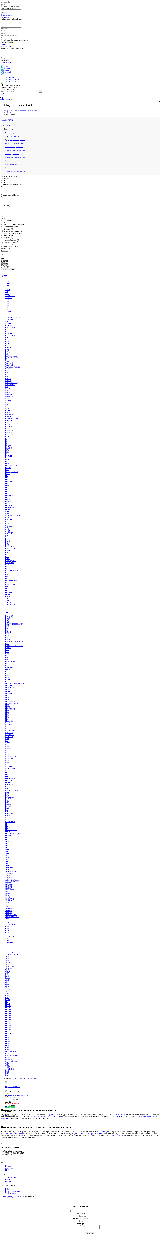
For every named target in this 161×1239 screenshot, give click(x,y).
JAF (6, 598)
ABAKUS (9, 284)
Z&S (7, 976)
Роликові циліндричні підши (15, 171)
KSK (7, 650)
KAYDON (9, 618)
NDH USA (9, 733)
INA (6, 586)
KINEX (8, 632)
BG (6, 337)
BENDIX (8, 333)
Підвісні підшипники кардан (15, 157)
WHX (7, 964)
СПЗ (7, 1063)
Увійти (4, 13)
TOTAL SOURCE (12, 917)
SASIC (7, 820)
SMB (7, 849)
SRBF (7, 869)
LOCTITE (9, 669)
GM (6, 521)
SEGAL (8, 832)
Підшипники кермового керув (15, 161)
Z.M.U (7, 978)
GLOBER (8, 519)
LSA (7, 673)
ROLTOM (9, 814)
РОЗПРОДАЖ (7, 120)
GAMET (8, 511)
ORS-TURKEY (11, 768)
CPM (7, 398)
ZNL (7, 986)
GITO (7, 517)
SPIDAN (8, 861)
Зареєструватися (7, 42)
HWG (7, 559)
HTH (7, 557)
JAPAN (8, 602)
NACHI (8, 723)
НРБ (7, 1053)
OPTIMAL (9, 766)
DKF (7, 422)
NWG (7, 762)
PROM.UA (9, 782)
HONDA (8, 551)
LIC (6, 665)
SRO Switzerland (11, 871)
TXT (7, 921)
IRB (6, 588)
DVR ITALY (10, 434)
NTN (7, 754)
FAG (7, 470)
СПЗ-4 (7, 1065)
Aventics (8, 321)
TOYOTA (9, 919)
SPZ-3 (7, 865)
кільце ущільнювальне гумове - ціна (46, 1116)
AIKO (7, 290)
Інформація (7, 72)
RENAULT (9, 798)
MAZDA (8, 691)
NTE (7, 752)
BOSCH (8, 349)
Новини (6, 70)
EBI (6, 440)
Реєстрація (5, 17)
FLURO (8, 499)
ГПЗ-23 (8, 1025)
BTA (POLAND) (11, 357)
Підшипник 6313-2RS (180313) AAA (16, 1095)
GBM (7, 513)
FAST (7, 474)
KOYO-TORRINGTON (14, 642)
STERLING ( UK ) (12, 881)
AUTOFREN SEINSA (13, 317)
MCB (7, 695)
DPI (6, 428)
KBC (7, 620)
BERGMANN (10, 335)
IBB (6, 567)
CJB (6, 387)
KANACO (9, 616)
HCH (7, 543)
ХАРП (7, 1075)
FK (6, 487)
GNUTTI (8, 527)
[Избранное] (2, 94)
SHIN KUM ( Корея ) (13, 834)
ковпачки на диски (104, 1132)
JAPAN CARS (10, 604)
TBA (7, 895)
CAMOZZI (9, 365)
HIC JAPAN (9, 547)
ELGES (8, 446)
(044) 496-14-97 (13, 78)
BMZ (7, 345)
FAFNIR (8, 468)
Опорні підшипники (12, 154)
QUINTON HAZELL (13, 790)
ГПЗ (6, 1002)
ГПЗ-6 (7, 1039)
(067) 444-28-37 (13, 82)
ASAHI (8, 311)
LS (6, 671)
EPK (7, 452)
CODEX (8, 393)
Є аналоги (11, 1097)
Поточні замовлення (12, 1191)
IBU (6, 569)
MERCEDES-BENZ (12, 703)
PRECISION (9, 780)
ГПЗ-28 (8, 1029)
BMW (7, 343)
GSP (7, 537)
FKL (7, 493)
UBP (7, 927)
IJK (6, 573)
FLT (6, 497)
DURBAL (9, 430)
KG (6, 628)
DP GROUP (9, 426)
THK (7, 903)
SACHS (8, 818)
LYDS (7, 679)
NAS (7, 729)
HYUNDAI (9, 563)
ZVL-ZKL (9, 990)
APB (7, 304)
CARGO (8, 369)
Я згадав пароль (7, 62)
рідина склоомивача (119, 1115)
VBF (7, 940)
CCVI (7, 373)
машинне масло (118, 1135)
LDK (7, 660)
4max (7, 280)
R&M (7, 792)
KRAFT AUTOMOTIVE (14, 646)
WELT (7, 962)
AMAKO (8, 298)
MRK (7, 715)
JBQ (6, 606)
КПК (7, 1049)
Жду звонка (89, 1233)
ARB (7, 306)
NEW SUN (9, 737)
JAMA (7, 600)
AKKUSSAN (10, 296)
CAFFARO (9, 363)
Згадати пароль (6, 15)
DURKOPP (9, 432)
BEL (7, 331)
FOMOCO (9, 501)
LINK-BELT (9, 667)
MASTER (8, 685)
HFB (7, 545)
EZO (7, 460)
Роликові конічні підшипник (15, 168)
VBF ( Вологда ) (11, 942)
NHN (7, 739)
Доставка (6, 68)
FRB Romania (10, 507)
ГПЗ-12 (8, 1010)
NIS (6, 741)
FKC (7, 489)
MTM (7, 719)
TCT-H (7, 897)
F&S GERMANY (11, 466)
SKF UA (8, 840)
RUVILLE (9, 816)
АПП (7, 994)
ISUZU (8, 594)
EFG (7, 444)
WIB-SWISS (9, 966)
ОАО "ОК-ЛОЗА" (12, 1055)
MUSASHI (9, 721)
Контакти (6, 74)
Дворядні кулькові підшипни (15, 140)
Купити (11, 1107)
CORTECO (9, 397)
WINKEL (8, 968)
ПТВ (7, 1057)
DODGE (8, 424)
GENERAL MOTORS (13, 515)
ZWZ (7, 992)
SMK (7, 853)
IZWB (7, 596)
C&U (7, 361)
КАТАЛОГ (6, 125)
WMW (7, 970)
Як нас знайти (10, 1177)
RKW (7, 810)
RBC (7, 794)
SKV (7, 841)
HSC (7, 555)
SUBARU (9, 885)
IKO (6, 578)
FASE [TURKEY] (11, 472)
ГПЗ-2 (7, 1021)
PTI (6, 786)
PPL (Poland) (10, 778)
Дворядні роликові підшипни (15, 143)
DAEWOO (9, 412)
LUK (7, 677)
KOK (7, 638)
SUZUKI (8, 887)
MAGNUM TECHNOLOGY (15, 683)
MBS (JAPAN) (10, 693)
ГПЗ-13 (8, 1012)
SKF (7, 838)
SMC (7, 851)
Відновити (5, 60)
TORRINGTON (11, 915)
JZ (6, 614)
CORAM (8, 395)
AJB (6, 292)
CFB (7, 375)
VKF (7, 944)
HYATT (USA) (10, 561)
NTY (7, 760)
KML (7, 636)
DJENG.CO (9, 420)
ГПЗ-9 (7, 1045)
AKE (7, 294)
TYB (7, 923)
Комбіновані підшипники (14, 147)
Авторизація (5, 44)
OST (7, 770)
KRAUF (8, 648)
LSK (7, 675)
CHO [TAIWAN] (11, 383)
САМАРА (9, 1059)
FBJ (6, 476)
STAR (7, 875)
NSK (7, 751)
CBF (7, 371)
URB (7, 930)
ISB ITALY (9, 592)
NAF (7, 727)
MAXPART (9, 689)
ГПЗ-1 (7, 1004)
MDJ (7, 699)
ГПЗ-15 (8, 1016)
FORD (7, 503)
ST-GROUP (9, 873)
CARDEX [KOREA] (12, 367)
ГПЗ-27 (8, 1027)
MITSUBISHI (10, 709)
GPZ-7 (7, 531)
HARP (7, 541)
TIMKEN (8, 905)
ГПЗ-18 (8, 1019)
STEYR (8, 883)
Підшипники (10, 1166)
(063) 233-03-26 (13, 80)
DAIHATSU (9, 414)
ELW (7, 450)
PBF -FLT (8, 772)
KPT (7, 644)
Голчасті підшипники (12, 136)
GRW (7, 535)
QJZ (6, 788)
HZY (7, 565)
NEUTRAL (9, 735)
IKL (6, 576)
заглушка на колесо (116, 1116)
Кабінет (8, 1189)
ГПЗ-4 (7, 1035)
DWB (7, 436)
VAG (7, 934)
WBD (7, 956)
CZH (7, 408)
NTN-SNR (9, 758)
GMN (7, 525)
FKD (7, 491)
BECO (7, 329)
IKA (6, 574)
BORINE (8, 347)
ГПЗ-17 (8, 1017)
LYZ (7, 681)
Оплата (5, 66)
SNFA (7, 855)
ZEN (7, 980)
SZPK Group (10, 889)
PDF (7, 1170)
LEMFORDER (10, 662)
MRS (7, 717)
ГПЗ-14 (8, 1014)
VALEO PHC (10, 936)
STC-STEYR (10, 879)
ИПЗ (7, 1047)
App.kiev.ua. (52, 1115)
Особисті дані (10, 1193)
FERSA (8, 484)
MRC (7, 713)
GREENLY (9, 533)
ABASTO (8, 286)
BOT (7, 351)
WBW (7, 960)
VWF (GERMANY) (12, 954)
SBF (6, 826)
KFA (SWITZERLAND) (14, 624)
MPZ (7, 711)
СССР (7, 1067)
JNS (6, 608)
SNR (7, 859)
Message (80, 1223)
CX (6, 406)
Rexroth (8, 800)
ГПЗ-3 (7, 1031)
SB (6, 824)
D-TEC (8, 410)
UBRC (7, 928)
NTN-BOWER (10, 756)
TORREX (8, 913)
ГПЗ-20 (8, 1023)
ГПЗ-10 (8, 1006)
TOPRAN (8, 909)
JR (6, 610)
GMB (7, 523)
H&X (7, 539)
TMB (7, 907)
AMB (7, 302)
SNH (7, 857)
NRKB (7, 749)
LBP (7, 656)
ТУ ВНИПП (9, 1069)
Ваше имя (80, 1213)
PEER (7, 774)
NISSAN (8, 743)
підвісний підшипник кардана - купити (88, 1134)
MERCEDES (10, 701)
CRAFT (8, 400)
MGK (7, 705)
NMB (7, 747)
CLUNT (8, 389)
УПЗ (7, 1073)
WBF (7, 958)
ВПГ (7, 998)
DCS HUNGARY (11, 418)
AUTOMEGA (10, 319)
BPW (7, 355)
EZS (6, 462)
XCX (7, 974)
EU (6, 454)
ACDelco (8, 288)
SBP (6, 828)
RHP (7, 802)
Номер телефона (80, 1218)
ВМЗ (7, 996)
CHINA (8, 381)
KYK (7, 654)
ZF (6, 982)
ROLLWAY (9, 812)
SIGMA (8, 836)
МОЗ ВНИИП (10, 1051)
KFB (7, 626)
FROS (7, 509)
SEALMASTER (11, 830)
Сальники (9, 1168)
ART (7, 309)
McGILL (8, 697)
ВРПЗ (7, 1000)
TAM (7, 891)
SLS (6, 847)
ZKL (7, 984)
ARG (7, 308)
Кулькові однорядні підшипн (15, 150)
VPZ (7, 948)
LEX (7, 663)
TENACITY (9, 901)
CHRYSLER (10, 385)
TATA (7, 893)
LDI (6, 658)
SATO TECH (10, 822)
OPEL (7, 764)
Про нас (8, 1179)
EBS (7, 442)
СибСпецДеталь (11, 1061)
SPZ (6, 863)
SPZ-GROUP (10, 867)
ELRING (8, 448)
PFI (6, 776)
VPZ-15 (8, 950)
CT (6, 402)
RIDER (8, 804)
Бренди (4, 276)
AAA (7, 282)
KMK (7, 634)
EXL (7, 458)
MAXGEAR (9, 687)
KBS (7, 622)
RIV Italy (8, 806)
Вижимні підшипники (12, 133)
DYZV (7, 438)
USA (7, 932)
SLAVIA (8, 843)
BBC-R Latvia (10, 327)
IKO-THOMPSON (12, 580)
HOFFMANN (10, 549)
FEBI (7, 480)
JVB (6, 612)
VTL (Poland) (10, 952)
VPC (7, 946)
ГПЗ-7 (7, 1041)
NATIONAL (9, 731)
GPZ (7, 529)
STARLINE (9, 877)
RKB (7, 808)
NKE (7, 745)
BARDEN (9, 325)
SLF (6, 845)
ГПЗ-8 (7, 1043)
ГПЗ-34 (8, 1033)
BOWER (8, 353)
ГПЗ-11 (8, 1008)
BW (6, 359)
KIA (6, 630)
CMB (7, 391)
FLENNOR (9, 495)
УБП (7, 1071)
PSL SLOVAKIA (11, 784)
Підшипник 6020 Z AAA (12, 1087)
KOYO (8, 640)
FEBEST (8, 478)
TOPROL (8, 911)
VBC (7, 938)
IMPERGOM (10, 584)
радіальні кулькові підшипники (12, 1134)
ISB (6, 590)
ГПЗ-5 (7, 1037)
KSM (7, 652)
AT (6, 315)
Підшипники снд (11, 164)
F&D (7, 464)
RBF (7, 796)
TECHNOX (9, 899)
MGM (7, 707)
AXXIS (8, 323)
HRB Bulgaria (10, 553)
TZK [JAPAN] (10, 925)
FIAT (7, 486)
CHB (7, 377)
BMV (7, 341)
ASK (7, 313)
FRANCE (8, 505)
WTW (7, 972)
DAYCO (8, 416)
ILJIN (7, 582)
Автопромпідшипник (11, 1197)
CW (6, 404)
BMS (7, 339)
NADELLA (9, 725)
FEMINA (8, 482)
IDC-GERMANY (11, 571)
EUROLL (8, 456)
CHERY (8, 379)
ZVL (7, 988)
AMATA (8, 300)
